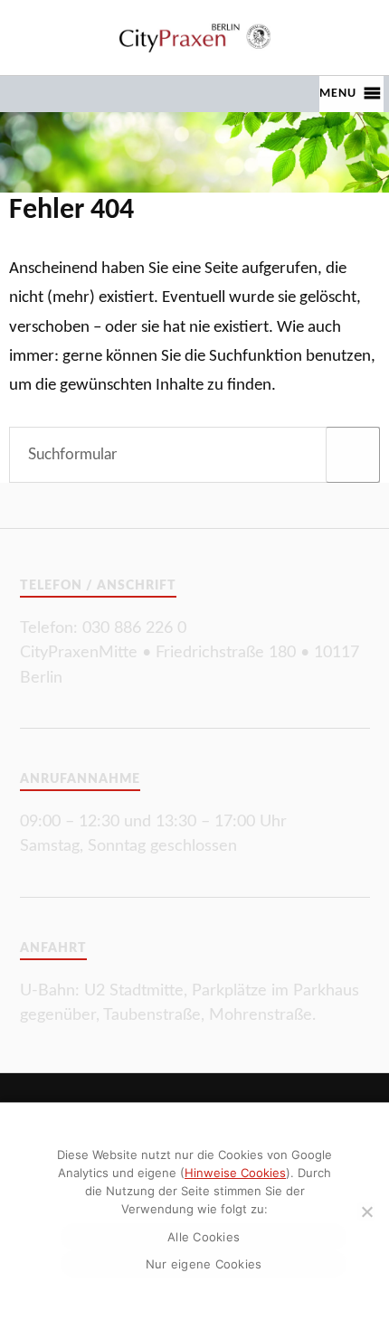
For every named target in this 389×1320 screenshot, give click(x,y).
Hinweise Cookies (235, 1172)
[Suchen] (353, 455)
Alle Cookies (203, 1237)
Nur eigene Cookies (204, 1264)
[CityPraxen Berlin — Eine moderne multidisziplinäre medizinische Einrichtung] (194, 37)
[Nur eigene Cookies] (366, 1211)
